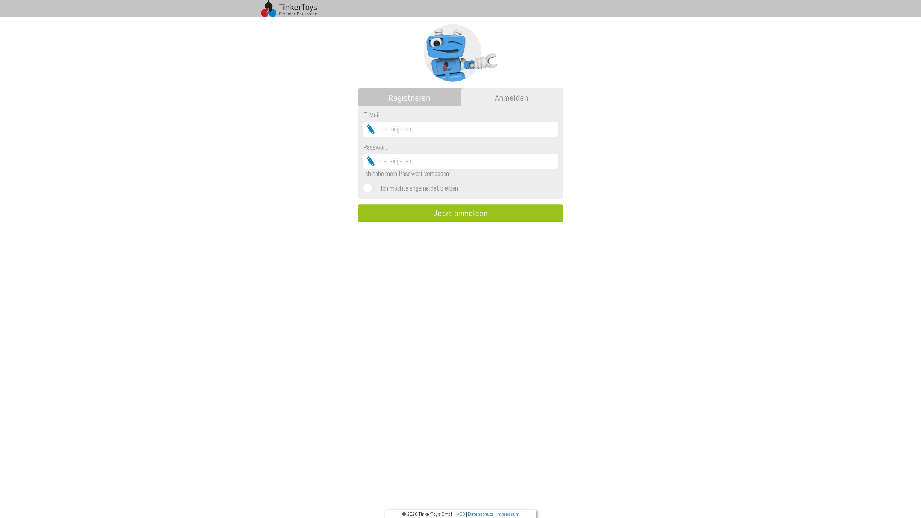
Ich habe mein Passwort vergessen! (406, 173)
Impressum (508, 514)
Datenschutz (480, 514)
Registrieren (409, 97)
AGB (461, 514)
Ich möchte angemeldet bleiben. (420, 188)
